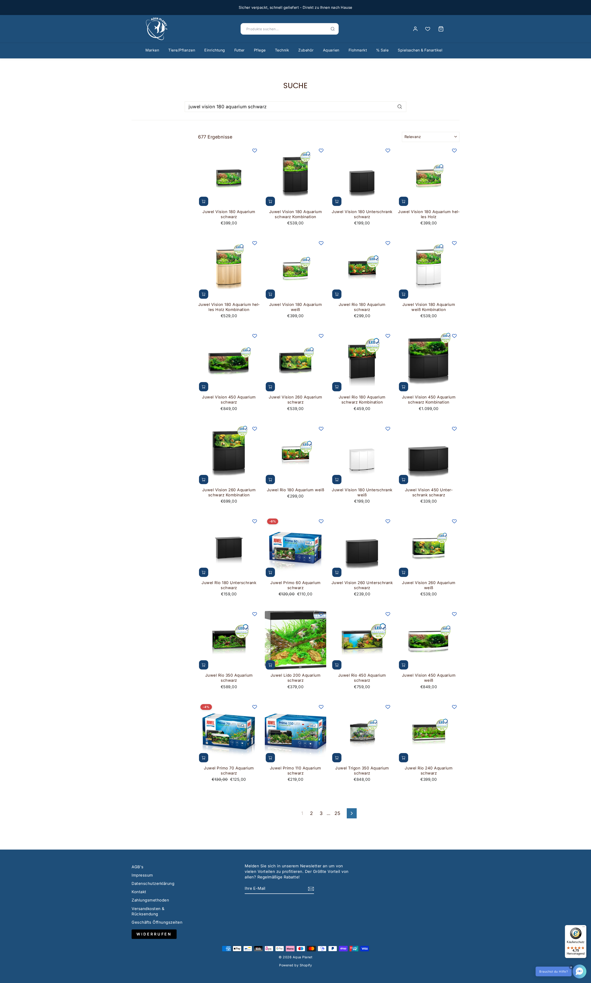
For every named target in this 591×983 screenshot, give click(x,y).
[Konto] (415, 28)
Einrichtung (214, 50)
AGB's (138, 867)
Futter (239, 50)
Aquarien (331, 50)
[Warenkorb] (441, 28)
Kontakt (139, 892)
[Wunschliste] (427, 28)
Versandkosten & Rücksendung (148, 911)
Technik (282, 50)
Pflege (260, 50)
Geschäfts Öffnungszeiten (157, 922)
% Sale (382, 50)
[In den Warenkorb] (203, 201)
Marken (152, 50)
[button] (561, 971)
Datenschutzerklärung (153, 883)
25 (337, 813)
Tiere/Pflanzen (181, 50)
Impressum (142, 875)
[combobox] (295, 106)
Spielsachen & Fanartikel (420, 50)
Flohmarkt (358, 50)
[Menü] (583, 928)
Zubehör (306, 50)
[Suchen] (333, 29)
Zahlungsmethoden (150, 900)
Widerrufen (154, 934)
